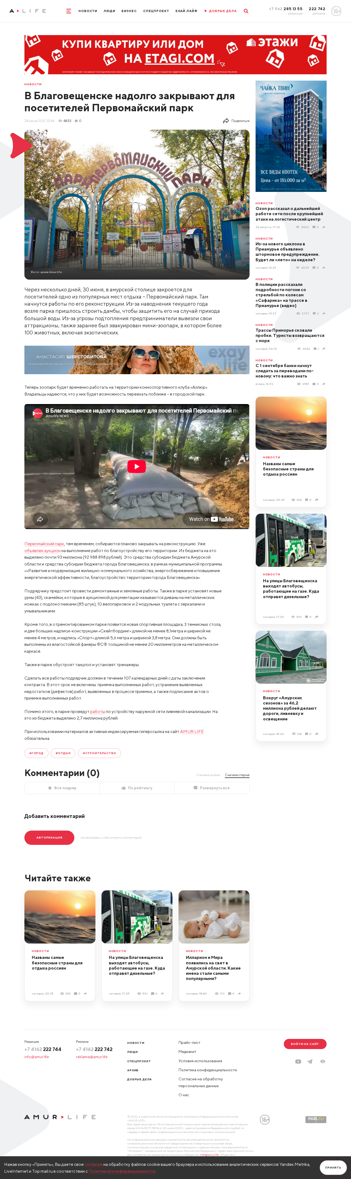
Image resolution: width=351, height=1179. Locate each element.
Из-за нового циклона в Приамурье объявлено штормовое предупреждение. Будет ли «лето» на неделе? (287, 251)
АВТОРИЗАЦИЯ (49, 837)
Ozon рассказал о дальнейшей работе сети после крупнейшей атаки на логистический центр (289, 213)
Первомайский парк (44, 543)
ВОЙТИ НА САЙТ (305, 1044)
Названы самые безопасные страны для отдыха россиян (288, 469)
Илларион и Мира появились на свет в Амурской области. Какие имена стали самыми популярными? (213, 968)
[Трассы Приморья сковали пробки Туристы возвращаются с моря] (324, 348)
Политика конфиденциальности (208, 1070)
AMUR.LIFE (192, 731)
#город (36, 753)
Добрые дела (139, 1079)
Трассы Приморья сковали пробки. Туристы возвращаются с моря (290, 335)
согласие (93, 1164)
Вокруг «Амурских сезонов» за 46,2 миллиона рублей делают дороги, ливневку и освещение (290, 708)
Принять (333, 1167)
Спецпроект (156, 11)
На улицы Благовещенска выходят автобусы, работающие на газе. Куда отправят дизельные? (291, 588)
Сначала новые (208, 775)
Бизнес (129, 11)
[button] (323, 1061)
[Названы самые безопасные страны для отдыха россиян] (317, 499)
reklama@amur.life (91, 1057)
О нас (184, 1095)
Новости (87, 11)
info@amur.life (36, 1057)
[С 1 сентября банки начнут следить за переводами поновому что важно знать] (324, 384)
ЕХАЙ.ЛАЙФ (186, 11)
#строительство (99, 753)
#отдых (63, 753)
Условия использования (200, 1061)
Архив (132, 1070)
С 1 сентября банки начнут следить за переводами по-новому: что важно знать (285, 371)
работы (97, 711)
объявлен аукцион (42, 550)
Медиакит (187, 1051)
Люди (109, 11)
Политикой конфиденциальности (122, 1171)
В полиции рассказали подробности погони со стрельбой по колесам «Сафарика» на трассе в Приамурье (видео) (281, 295)
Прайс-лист (189, 1042)
